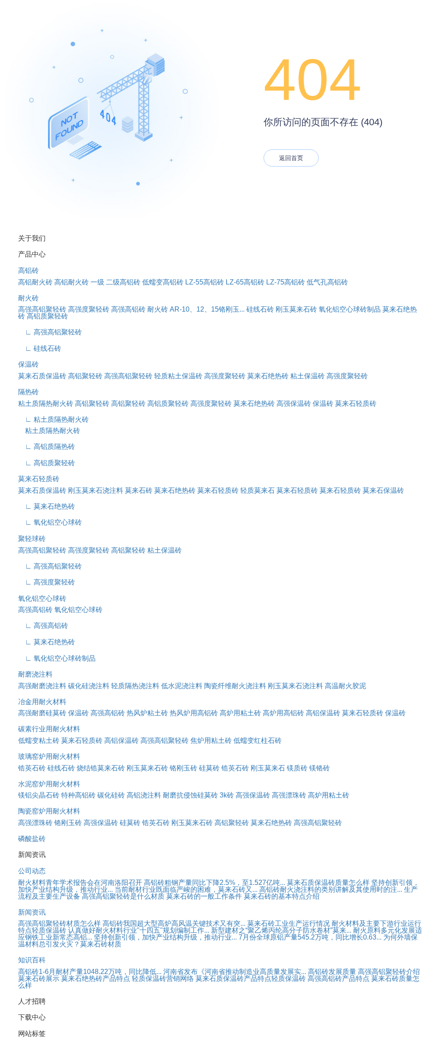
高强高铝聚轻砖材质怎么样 (59, 923)
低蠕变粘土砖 (38, 740)
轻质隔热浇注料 (135, 686)
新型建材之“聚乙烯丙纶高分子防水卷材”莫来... (281, 930)
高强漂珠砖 (289, 795)
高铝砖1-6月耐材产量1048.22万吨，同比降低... (89, 971)
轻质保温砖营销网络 (163, 978)
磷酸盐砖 (32, 838)
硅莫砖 (209, 768)
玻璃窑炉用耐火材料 (49, 756)
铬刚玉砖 (183, 768)
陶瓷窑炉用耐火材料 (49, 811)
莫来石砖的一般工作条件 (204, 896)
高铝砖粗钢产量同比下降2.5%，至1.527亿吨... (214, 882)
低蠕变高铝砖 (162, 282)
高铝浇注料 (144, 795)
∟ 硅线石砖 (39, 348)
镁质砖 (297, 768)
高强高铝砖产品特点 (338, 978)
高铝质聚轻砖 (47, 316)
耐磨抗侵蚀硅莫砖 (190, 795)
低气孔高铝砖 (327, 282)
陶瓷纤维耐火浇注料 (235, 686)
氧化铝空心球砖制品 (350, 309)
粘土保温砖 (307, 376)
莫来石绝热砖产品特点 (95, 978)
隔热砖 (28, 392)
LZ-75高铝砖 (285, 282)
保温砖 (28, 364)
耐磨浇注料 (35, 674)
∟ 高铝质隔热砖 (46, 446)
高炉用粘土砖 (240, 713)
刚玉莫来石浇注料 (95, 490)
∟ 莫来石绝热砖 (46, 506)
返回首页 (291, 158)
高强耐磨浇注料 (42, 686)
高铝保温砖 (323, 713)
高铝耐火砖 (35, 282)
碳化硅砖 (111, 795)
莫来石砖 (138, 490)
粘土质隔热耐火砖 (45, 403)
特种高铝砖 (78, 795)
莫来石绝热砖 (268, 376)
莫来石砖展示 (38, 978)
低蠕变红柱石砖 (257, 740)
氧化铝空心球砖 (42, 598)
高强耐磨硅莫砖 (42, 713)
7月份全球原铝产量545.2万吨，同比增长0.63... (310, 937)
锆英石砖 (32, 768)
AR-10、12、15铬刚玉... (207, 309)
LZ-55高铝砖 (204, 282)
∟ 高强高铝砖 (43, 625)
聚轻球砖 (32, 538)
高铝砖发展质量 (332, 971)
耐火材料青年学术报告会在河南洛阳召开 (80, 882)
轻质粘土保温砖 (178, 376)
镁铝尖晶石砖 (38, 795)
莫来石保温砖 (383, 490)
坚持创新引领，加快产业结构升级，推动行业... (165, 937)
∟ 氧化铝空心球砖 (50, 522)
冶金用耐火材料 (42, 701)
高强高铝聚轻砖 (42, 309)
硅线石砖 (260, 309)
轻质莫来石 (257, 490)
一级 (97, 282)
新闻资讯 (32, 912)
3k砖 (227, 795)
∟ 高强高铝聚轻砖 (50, 332)
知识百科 (32, 960)
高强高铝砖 (128, 309)
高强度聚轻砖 (88, 309)
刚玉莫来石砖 (296, 309)
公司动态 (32, 871)
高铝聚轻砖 (85, 376)
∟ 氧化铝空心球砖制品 (57, 658)
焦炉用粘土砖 (211, 740)
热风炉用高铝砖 (194, 713)
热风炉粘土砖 (147, 713)
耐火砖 (28, 298)
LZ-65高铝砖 (245, 282)
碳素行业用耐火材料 (49, 729)
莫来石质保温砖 (42, 376)
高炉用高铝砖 (283, 713)
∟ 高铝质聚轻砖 (46, 463)
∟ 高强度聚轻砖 (46, 582)
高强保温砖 (293, 403)
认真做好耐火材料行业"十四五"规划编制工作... (138, 930)
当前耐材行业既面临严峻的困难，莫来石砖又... (186, 889)
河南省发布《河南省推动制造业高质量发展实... (234, 971)
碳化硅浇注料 (88, 686)
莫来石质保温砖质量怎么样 (328, 882)
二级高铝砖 (123, 282)
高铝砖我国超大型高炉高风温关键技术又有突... (173, 923)
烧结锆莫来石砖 (101, 768)
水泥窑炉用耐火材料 (49, 784)
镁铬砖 (319, 768)
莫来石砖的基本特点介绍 (282, 896)
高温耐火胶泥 (345, 686)
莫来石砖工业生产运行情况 (288, 923)
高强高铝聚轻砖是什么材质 (123, 896)
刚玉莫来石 (268, 768)
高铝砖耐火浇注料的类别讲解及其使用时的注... (330, 889)
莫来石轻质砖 (355, 403)
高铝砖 (28, 270)
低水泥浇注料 (181, 686)
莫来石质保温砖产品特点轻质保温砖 (251, 978)
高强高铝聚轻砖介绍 (389, 971)
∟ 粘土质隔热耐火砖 (53, 419)
